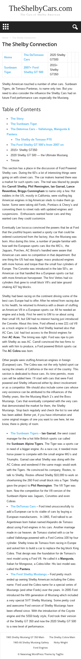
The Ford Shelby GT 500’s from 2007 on (37, 144)
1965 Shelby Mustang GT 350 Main (25, 637)
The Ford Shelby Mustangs (29, 574)
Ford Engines (40, 647)
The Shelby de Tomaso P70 (33, 139)
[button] (74, 27)
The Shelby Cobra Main (62, 637)
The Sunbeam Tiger (24, 123)
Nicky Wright (61, 642)
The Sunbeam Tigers (24, 433)
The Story (17, 118)
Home (5, 37)
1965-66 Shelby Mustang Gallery (31, 642)
